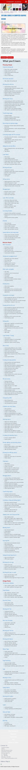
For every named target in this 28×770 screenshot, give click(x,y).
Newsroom (13, 734)
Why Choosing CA (13, 731)
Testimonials (13, 737)
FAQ (13, 739)
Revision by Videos (13, 742)
